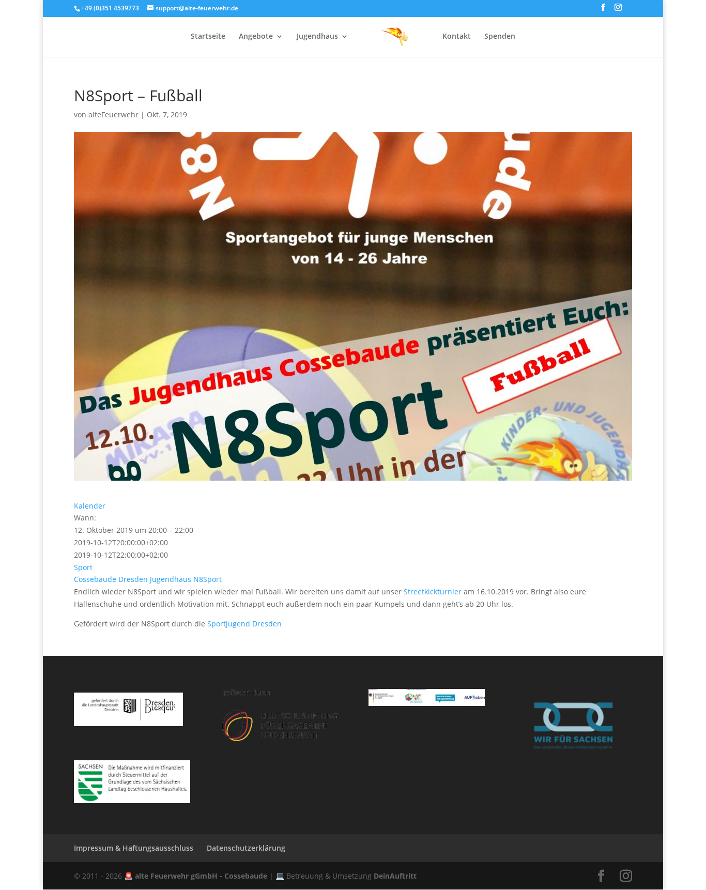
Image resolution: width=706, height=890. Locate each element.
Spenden (499, 37)
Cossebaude (95, 579)
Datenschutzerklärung (246, 848)
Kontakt (456, 37)
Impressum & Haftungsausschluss (133, 848)
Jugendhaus (317, 37)
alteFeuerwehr (113, 114)
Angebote (256, 37)
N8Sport (207, 579)
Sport (83, 567)
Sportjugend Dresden (244, 623)
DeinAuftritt (395, 876)
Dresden (133, 579)
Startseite (208, 37)
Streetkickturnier (433, 591)
